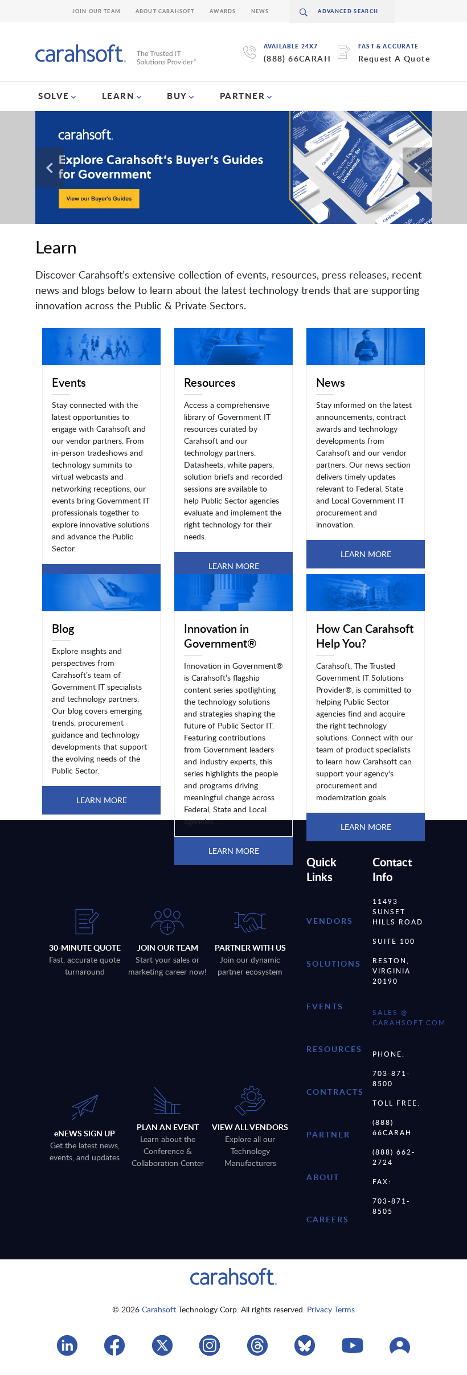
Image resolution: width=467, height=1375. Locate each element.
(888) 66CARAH (297, 58)
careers (327, 1219)
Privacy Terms (331, 1309)
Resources (334, 1048)
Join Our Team (96, 11)
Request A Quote (394, 58)
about (322, 1177)
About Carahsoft (165, 11)
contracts (335, 1091)
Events (324, 1006)
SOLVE (53, 95)
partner (328, 1134)
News (260, 11)
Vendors (329, 920)
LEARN (118, 95)
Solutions (333, 963)
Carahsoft (159, 1309)
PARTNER (242, 95)
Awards (223, 11)
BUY (177, 95)
